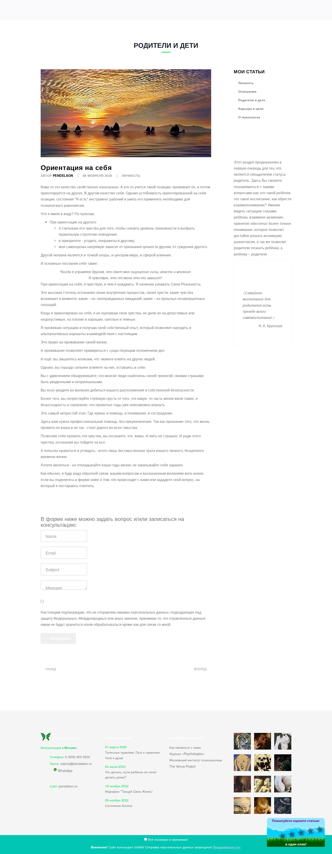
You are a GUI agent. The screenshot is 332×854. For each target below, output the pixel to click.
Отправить (59, 638)
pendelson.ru (68, 786)
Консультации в (58, 747)
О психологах (248, 117)
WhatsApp (65, 770)
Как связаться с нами (185, 747)
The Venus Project (182, 766)
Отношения (246, 91)
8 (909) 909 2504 (77, 757)
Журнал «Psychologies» (186, 753)
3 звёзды (306, 831)
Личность (131, 175)
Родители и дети (251, 100)
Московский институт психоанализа (195, 760)
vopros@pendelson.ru (76, 763)
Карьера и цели (250, 108)
